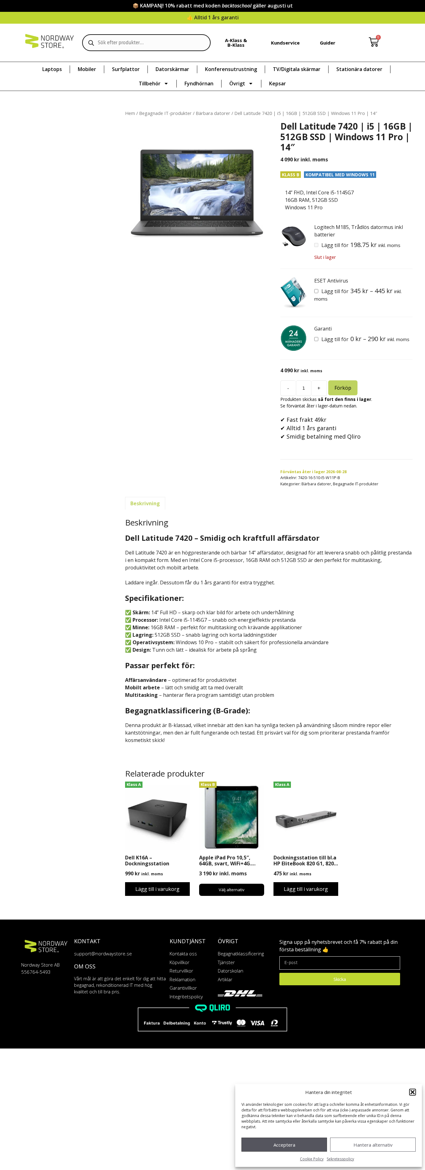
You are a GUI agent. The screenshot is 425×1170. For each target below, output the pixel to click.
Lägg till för (360, 245)
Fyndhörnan (198, 83)
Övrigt (237, 83)
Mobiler (87, 69)
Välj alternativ (232, 889)
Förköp (342, 387)
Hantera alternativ (373, 1145)
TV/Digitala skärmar (296, 69)
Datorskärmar (172, 69)
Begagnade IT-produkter (165, 113)
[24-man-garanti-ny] (293, 338)
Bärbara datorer (213, 113)
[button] (412, 1092)
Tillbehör (150, 83)
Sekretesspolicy (340, 1159)
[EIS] (293, 293)
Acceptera (284, 1145)
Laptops (52, 69)
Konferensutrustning (231, 69)
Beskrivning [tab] (145, 503)
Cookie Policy (312, 1159)
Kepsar (277, 83)
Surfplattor (126, 69)
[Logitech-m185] (293, 236)
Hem (130, 113)
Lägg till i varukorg (157, 889)
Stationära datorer (359, 69)
